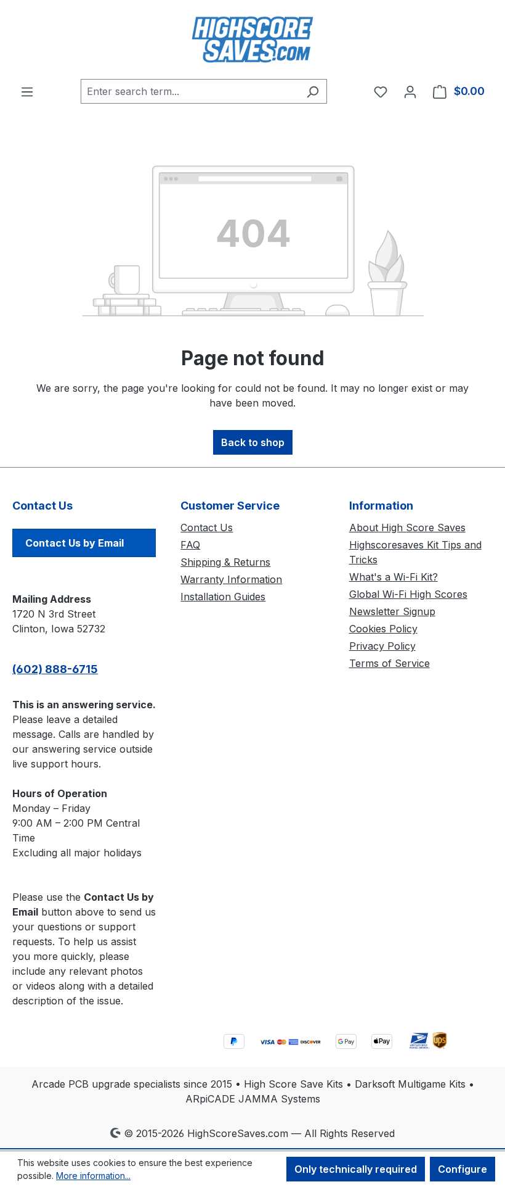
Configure (462, 1169)
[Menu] (27, 91)
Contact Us (206, 527)
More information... (93, 1175)
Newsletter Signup (392, 611)
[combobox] (190, 91)
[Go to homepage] (252, 39)
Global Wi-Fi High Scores (408, 594)
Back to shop (253, 442)
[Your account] (410, 91)
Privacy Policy (382, 646)
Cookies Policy (383, 628)
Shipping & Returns (225, 562)
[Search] (312, 91)
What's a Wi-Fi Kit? (393, 577)
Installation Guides (222, 596)
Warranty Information (231, 579)
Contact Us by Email (74, 543)
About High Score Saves (407, 527)
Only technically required (355, 1169)
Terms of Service (389, 663)
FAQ (190, 545)
